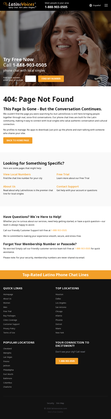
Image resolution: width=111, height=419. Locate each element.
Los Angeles (61, 303)
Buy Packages (9, 315)
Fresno (6, 361)
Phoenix (59, 320)
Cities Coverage (10, 320)
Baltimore (7, 378)
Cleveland (7, 348)
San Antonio (61, 307)
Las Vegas (7, 357)
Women (6, 303)
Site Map (60, 403)
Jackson (6, 365)
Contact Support (68, 186)
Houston (59, 294)
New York (60, 332)
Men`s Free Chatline (55, 412)
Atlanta (59, 315)
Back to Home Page (18, 140)
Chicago (59, 311)
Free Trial (63, 174)
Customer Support (11, 324)
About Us (9, 186)
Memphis (7, 353)
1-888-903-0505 (56, 7)
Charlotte (7, 387)
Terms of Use (9, 332)
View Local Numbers (17, 174)
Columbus (7, 382)
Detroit (59, 324)
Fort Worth (8, 374)
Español (97, 5)
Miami (58, 328)
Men (5, 307)
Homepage (8, 294)
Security (50, 403)
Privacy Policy (9, 328)
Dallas (58, 298)
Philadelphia (8, 370)
